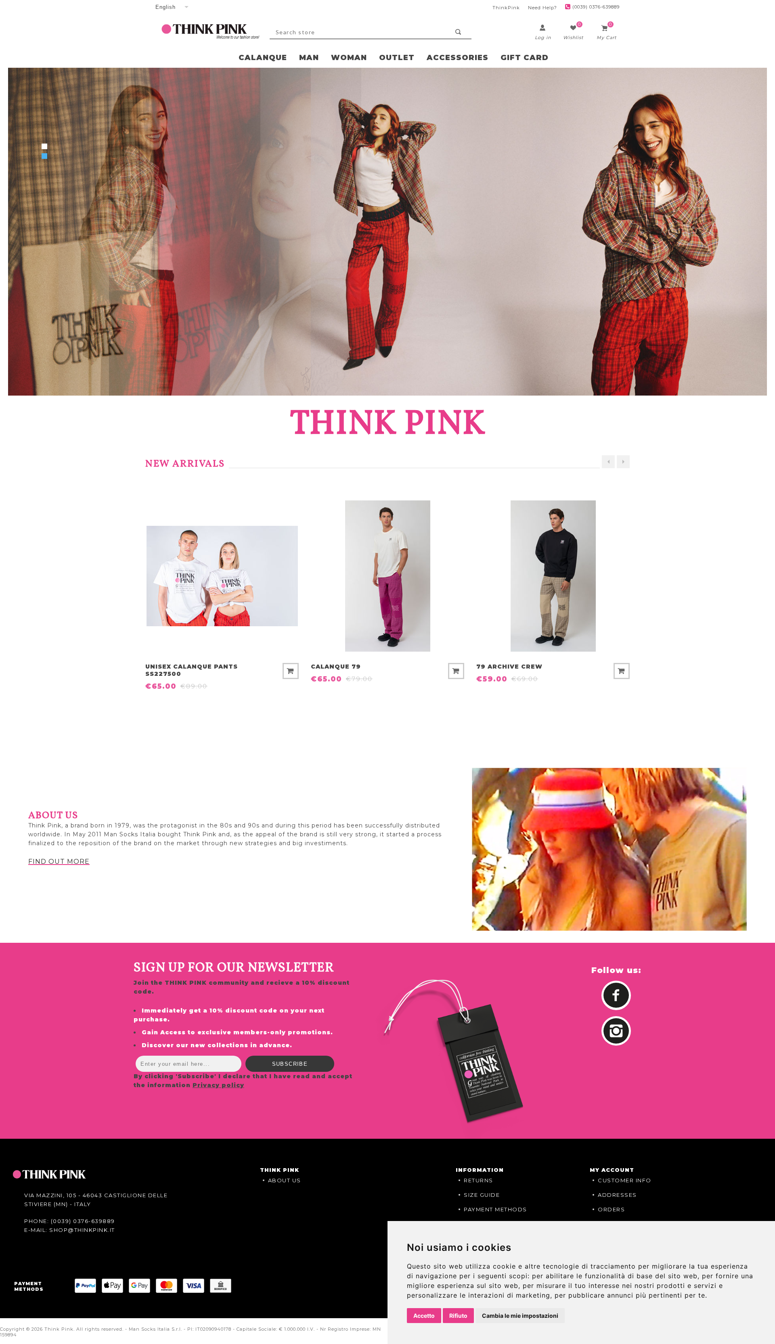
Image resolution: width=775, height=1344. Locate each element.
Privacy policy (218, 1088)
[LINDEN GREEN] (553, 579)
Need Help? (542, 7)
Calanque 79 (170, 670)
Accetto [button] (424, 1315)
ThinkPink (506, 7)
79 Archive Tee (505, 670)
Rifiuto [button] (458, 1315)
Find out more (59, 865)
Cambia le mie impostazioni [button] (520, 1315)
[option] (222, 599)
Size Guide (482, 1198)
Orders (611, 1213)
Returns (478, 1184)
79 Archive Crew (344, 670)
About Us (284, 1184)
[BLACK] (387, 579)
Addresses (617, 1198)
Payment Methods (495, 1213)
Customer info (624, 1184)
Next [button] (623, 464)
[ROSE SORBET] (222, 579)
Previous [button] (608, 464)
